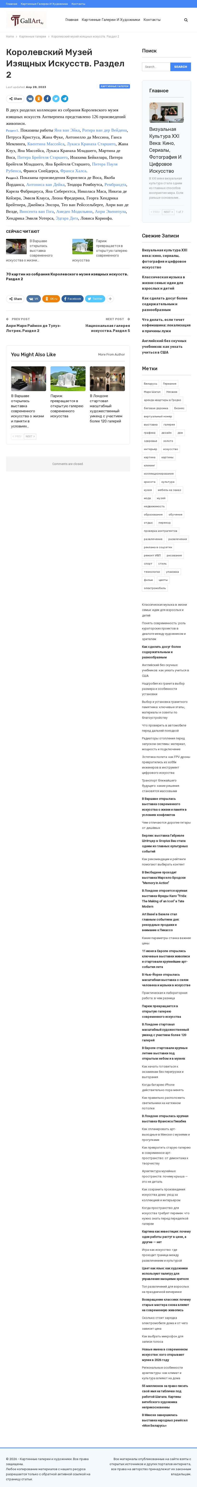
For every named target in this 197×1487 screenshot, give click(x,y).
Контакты (78, 4)
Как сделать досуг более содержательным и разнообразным (164, 304)
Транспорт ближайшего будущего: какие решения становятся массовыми (160, 786)
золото (168, 441)
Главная (11, 4)
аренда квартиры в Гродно (162, 400)
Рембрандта (115, 184)
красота (149, 481)
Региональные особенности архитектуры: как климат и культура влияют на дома (162, 1373)
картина (149, 457)
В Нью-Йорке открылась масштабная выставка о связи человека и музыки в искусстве (166, 980)
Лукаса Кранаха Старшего (91, 143)
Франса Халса (73, 170)
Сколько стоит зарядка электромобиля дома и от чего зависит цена (165, 1323)
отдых (148, 522)
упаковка (172, 571)
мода (147, 498)
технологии (152, 571)
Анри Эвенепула (110, 211)
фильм (148, 580)
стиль (162, 563)
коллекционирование (159, 473)
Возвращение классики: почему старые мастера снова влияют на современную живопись (166, 1305)
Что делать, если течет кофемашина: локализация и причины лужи (166, 325)
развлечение (153, 539)
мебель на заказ (169, 490)
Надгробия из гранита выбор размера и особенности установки (163, 689)
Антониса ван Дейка (45, 184)
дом (180, 432)
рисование (174, 555)
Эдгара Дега (67, 218)
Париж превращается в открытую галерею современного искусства (99, 250)
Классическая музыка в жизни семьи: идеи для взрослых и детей (163, 283)
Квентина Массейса (45, 143)
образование (153, 514)
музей (161, 498)
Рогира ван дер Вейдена (104, 130)
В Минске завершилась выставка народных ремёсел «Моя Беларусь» (165, 1420)
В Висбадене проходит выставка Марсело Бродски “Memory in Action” (163, 878)
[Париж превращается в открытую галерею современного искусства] (82, 246)
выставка (151, 424)
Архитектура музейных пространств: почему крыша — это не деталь (165, 1176)
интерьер (150, 449)
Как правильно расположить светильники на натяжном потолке (163, 1103)
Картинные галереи (115, 86)
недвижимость (154, 506)
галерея (169, 424)
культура (167, 481)
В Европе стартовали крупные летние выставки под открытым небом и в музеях (165, 1053)
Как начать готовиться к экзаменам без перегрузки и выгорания (163, 1072)
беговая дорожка (156, 408)
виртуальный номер (158, 416)
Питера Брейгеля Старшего (42, 157)
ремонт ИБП (152, 555)
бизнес (179, 408)
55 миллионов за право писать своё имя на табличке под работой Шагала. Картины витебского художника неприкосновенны (165, 1396)
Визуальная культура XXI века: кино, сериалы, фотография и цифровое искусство (165, 150)
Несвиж (171, 392)
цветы (163, 580)
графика (149, 432)
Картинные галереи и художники (44, 4)
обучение (175, 514)
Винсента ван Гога (36, 211)
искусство (170, 449)
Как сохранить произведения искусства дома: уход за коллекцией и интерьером (163, 1195)
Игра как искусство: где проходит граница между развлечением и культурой (162, 1255)
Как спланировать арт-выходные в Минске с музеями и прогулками (166, 1134)
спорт (148, 563)
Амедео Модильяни (74, 211)
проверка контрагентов (160, 531)
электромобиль (155, 588)
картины (167, 457)
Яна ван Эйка (67, 130)
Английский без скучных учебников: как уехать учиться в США (164, 347)
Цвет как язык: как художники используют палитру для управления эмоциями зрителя (165, 1273)
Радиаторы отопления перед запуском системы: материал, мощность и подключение (164, 744)
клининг (149, 465)
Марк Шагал (152, 392)
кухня (148, 490)
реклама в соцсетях (158, 547)
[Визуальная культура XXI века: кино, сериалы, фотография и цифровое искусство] (166, 112)
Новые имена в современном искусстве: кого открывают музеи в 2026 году (165, 1354)
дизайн (166, 432)
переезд (164, 522)
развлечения (177, 539)
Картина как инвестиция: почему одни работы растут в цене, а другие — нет (166, 1237)
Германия (169, 383)
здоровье (150, 441)
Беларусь (150, 383)
